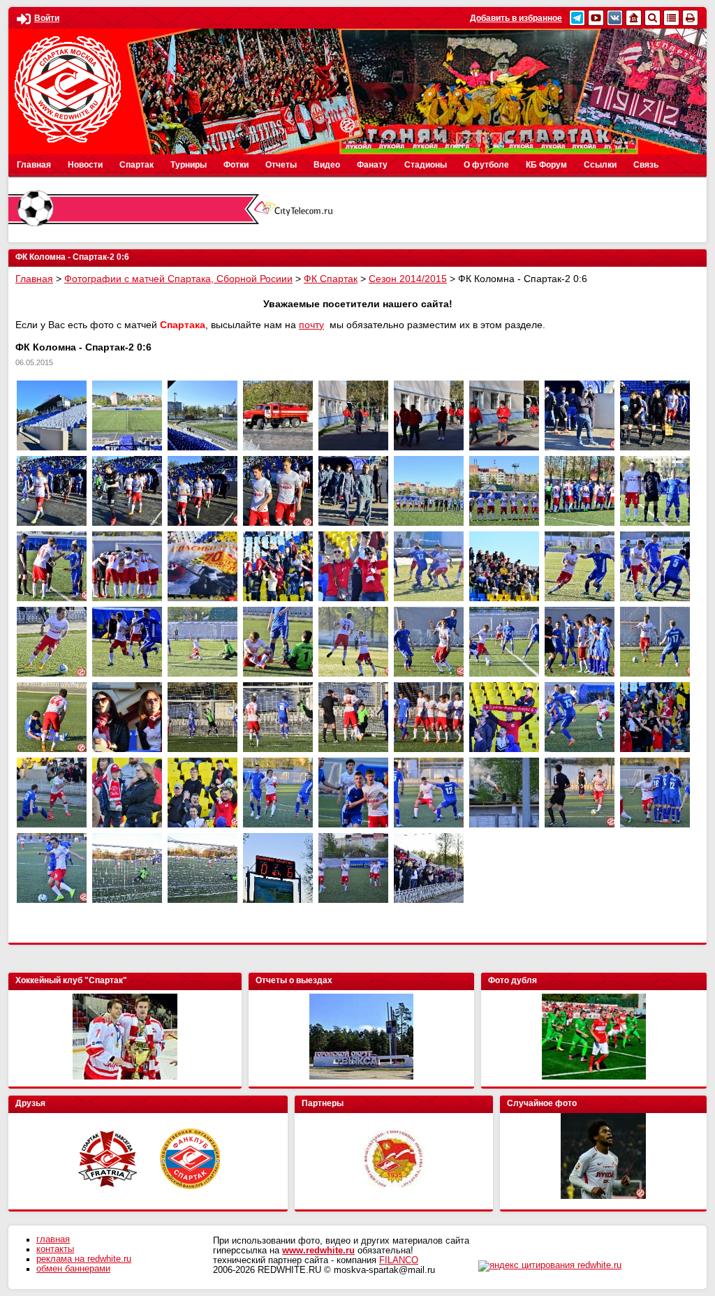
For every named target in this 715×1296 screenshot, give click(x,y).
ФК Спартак (331, 278)
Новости (85, 165)
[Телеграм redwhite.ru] (577, 18)
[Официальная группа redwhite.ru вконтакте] (615, 18)
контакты (55, 1249)
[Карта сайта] (671, 18)
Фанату (372, 165)
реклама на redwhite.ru (83, 1259)
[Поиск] (652, 18)
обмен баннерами (73, 1269)
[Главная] (634, 18)
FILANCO (398, 1260)
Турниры (188, 165)
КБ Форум (546, 165)
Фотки (236, 165)
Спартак (136, 165)
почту (311, 324)
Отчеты (281, 165)
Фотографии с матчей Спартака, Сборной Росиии (178, 278)
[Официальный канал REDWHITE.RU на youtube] (596, 18)
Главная (34, 165)
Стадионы (425, 165)
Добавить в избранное (516, 18)
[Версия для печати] (690, 18)
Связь (645, 165)
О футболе (486, 165)
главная (53, 1239)
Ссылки (600, 165)
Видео (327, 165)
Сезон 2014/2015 (408, 278)
